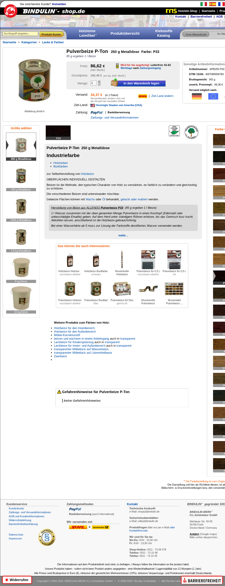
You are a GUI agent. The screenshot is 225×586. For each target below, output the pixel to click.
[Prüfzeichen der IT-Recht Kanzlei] (47, 544)
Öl (103, 199)
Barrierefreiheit (201, 16)
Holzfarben (60, 163)
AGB (219, 16)
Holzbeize (87, 174)
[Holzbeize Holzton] (70, 268)
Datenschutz (16, 534)
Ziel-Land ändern (162, 96)
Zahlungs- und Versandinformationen (115, 117)
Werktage (126, 67)
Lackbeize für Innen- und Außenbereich (79, 345)
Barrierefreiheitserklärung (23, 524)
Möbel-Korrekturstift (67, 335)
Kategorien (29, 42)
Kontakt (180, 16)
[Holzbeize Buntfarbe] (96, 268)
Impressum (15, 538)
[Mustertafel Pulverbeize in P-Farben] (174, 297)
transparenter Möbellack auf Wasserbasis (81, 349)
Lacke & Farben (53, 42)
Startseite (9, 42)
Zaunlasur (60, 356)
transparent (127, 338)
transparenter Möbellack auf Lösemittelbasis (83, 352)
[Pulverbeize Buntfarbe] (96, 297)
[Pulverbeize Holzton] (70, 297)
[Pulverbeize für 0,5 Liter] (148, 268)
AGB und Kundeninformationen (26, 516)
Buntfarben (60, 166)
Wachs (90, 199)
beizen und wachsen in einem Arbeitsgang (81, 338)
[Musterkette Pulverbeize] (148, 297)
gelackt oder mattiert (134, 199)
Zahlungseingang (150, 67)
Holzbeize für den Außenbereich (75, 331)
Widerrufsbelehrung (20, 520)
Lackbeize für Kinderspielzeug (74, 342)
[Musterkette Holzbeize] (122, 268)
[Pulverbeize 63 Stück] (122, 297)
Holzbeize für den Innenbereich (74, 328)
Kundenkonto (16, 508)
